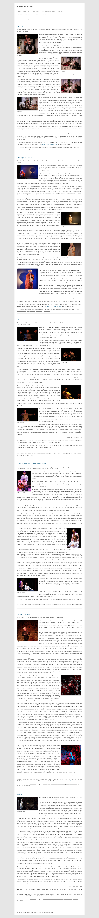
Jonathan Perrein (67, 604)
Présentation (26, 11)
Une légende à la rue (31, 311)
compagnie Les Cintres (47, 309)
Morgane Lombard (72, 309)
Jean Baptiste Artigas (65, 453)
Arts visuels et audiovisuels (48, 11)
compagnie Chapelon (47, 147)
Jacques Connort (69, 147)
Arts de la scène (35, 11)
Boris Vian (45, 604)
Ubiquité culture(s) (25, 6)
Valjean (19, 794)
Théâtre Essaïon (23, 311)
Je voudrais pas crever (59, 604)
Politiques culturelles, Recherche (24, 14)
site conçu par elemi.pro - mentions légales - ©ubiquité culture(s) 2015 (30, 912)
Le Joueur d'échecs (60, 784)
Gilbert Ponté (53, 784)
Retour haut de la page (48, 912)
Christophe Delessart (47, 899)
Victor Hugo (69, 899)
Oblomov (20, 26)
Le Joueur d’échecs (23, 614)
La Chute (20, 319)
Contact (44, 14)
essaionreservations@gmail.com (49, 144)
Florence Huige (56, 309)
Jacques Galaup (57, 453)
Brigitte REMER (31, 149)
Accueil (18, 11)
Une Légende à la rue (24, 158)
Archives (37, 14)
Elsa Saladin (54, 899)
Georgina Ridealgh (51, 604)
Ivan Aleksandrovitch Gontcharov (59, 147)
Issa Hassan (61, 309)
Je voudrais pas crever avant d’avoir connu (31, 464)
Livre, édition (60, 11)
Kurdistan (66, 309)
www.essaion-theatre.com (69, 780)
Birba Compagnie (46, 784)
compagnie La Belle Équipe (48, 453)
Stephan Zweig (67, 784)
